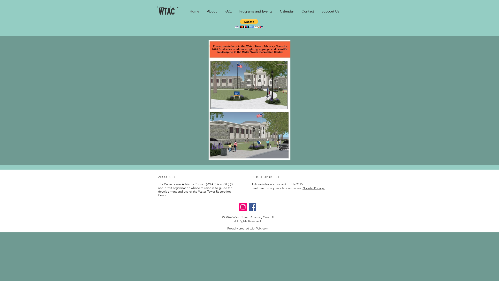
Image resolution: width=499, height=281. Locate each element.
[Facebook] (252, 207)
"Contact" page (314, 188)
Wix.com (262, 228)
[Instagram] (243, 207)
